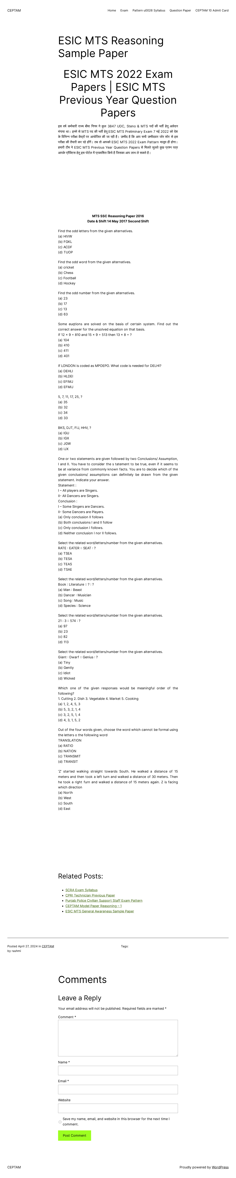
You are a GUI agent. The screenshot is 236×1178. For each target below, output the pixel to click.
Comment (67, 1017)
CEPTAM (14, 10)
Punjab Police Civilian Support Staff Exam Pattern (104, 900)
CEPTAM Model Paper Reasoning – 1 (93, 906)
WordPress (220, 1167)
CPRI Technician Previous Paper (90, 895)
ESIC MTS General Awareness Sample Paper (99, 911)
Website (64, 1100)
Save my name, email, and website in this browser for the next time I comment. (116, 1121)
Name (64, 1062)
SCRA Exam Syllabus (81, 890)
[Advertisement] (118, 183)
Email (63, 1081)
